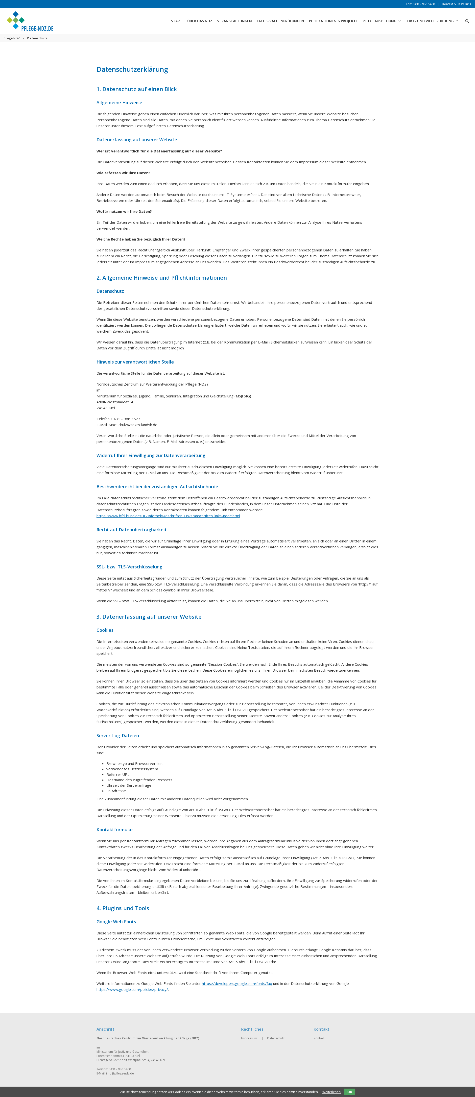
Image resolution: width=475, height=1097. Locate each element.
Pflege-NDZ (12, 38)
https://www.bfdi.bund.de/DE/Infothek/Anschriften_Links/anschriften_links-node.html (168, 515)
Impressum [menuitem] (249, 1038)
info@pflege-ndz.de (120, 1073)
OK (349, 1092)
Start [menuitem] (176, 21)
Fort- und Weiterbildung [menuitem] (429, 21)
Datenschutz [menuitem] (276, 1038)
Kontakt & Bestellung (456, 4)
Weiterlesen (331, 1092)
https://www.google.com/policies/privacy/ (132, 989)
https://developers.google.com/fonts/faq (237, 983)
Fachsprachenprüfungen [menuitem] (280, 21)
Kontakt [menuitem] (319, 1038)
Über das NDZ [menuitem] (199, 21)
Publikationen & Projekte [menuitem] (333, 21)
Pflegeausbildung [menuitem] (379, 21)
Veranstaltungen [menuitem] (234, 21)
